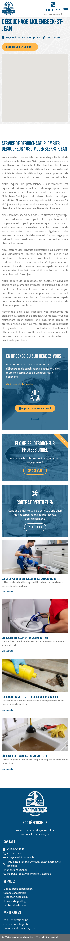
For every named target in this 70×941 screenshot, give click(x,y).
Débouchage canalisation (18, 888)
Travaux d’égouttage (15, 901)
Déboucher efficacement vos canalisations (25, 638)
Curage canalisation (14, 892)
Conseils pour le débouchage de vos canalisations (29, 579)
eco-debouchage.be (16, 924)
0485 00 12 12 (53, 10)
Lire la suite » (8, 592)
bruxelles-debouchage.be (19, 928)
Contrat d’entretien (14, 905)
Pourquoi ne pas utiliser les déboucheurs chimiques (30, 697)
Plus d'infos (35, 527)
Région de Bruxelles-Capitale (23, 37)
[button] (66, 8)
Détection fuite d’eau (15, 896)
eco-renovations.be (15, 920)
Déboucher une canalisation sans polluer (24, 756)
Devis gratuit (35, 470)
